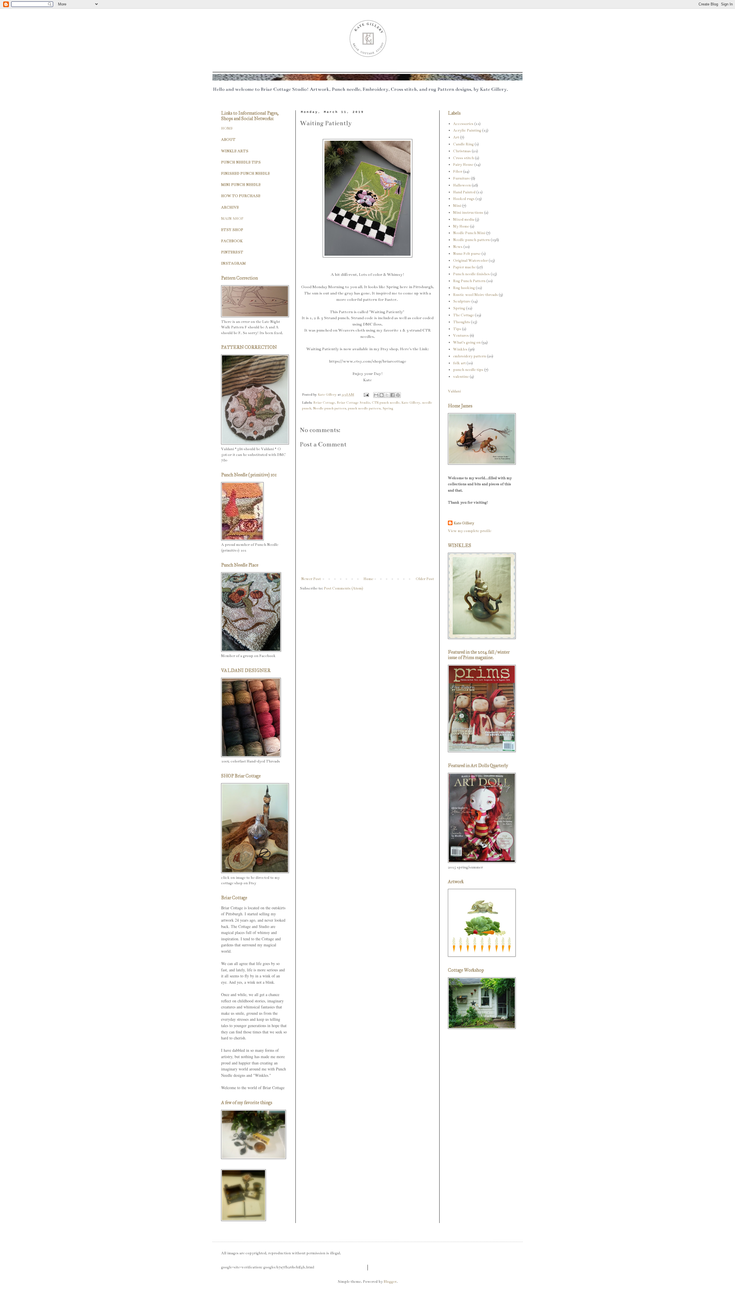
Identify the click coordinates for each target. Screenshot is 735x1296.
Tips (457, 329)
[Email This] (376, 395)
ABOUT (228, 139)
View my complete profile (469, 531)
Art (456, 137)
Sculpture (462, 301)
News (458, 246)
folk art (459, 363)
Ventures (461, 335)
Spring (387, 408)
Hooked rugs (464, 199)
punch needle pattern (364, 408)
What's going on (467, 342)
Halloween (462, 185)
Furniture (461, 178)
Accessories (463, 124)
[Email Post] (366, 394)
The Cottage (463, 315)
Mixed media (463, 219)
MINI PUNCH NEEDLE (241, 184)
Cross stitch (463, 158)
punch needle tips (468, 369)
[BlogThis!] (381, 395)
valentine (461, 376)
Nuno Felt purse (467, 253)
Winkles (460, 349)
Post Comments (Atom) (343, 588)
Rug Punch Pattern (469, 281)
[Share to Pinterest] (398, 395)
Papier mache (464, 267)
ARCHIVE (230, 207)
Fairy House (463, 164)
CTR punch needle (386, 402)
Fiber (457, 171)
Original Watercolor (470, 260)
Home (368, 579)
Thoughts (461, 322)
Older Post (425, 579)
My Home (461, 226)
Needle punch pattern (329, 408)
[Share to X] (387, 395)
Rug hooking (464, 288)
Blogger (390, 1281)
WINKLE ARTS (234, 151)
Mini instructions (468, 212)
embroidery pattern (469, 356)
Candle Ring (463, 144)
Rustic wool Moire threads (475, 294)
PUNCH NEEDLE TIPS (241, 162)
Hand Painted (464, 192)
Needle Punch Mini (469, 233)
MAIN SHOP (232, 218)
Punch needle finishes (471, 274)
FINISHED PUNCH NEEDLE (245, 173)
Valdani (454, 391)
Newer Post (311, 579)
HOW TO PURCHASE (240, 196)
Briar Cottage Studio (353, 402)
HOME (227, 128)
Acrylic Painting (467, 130)
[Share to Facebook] (392, 395)
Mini (457, 205)
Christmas (462, 151)
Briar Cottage (324, 402)
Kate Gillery (410, 402)
